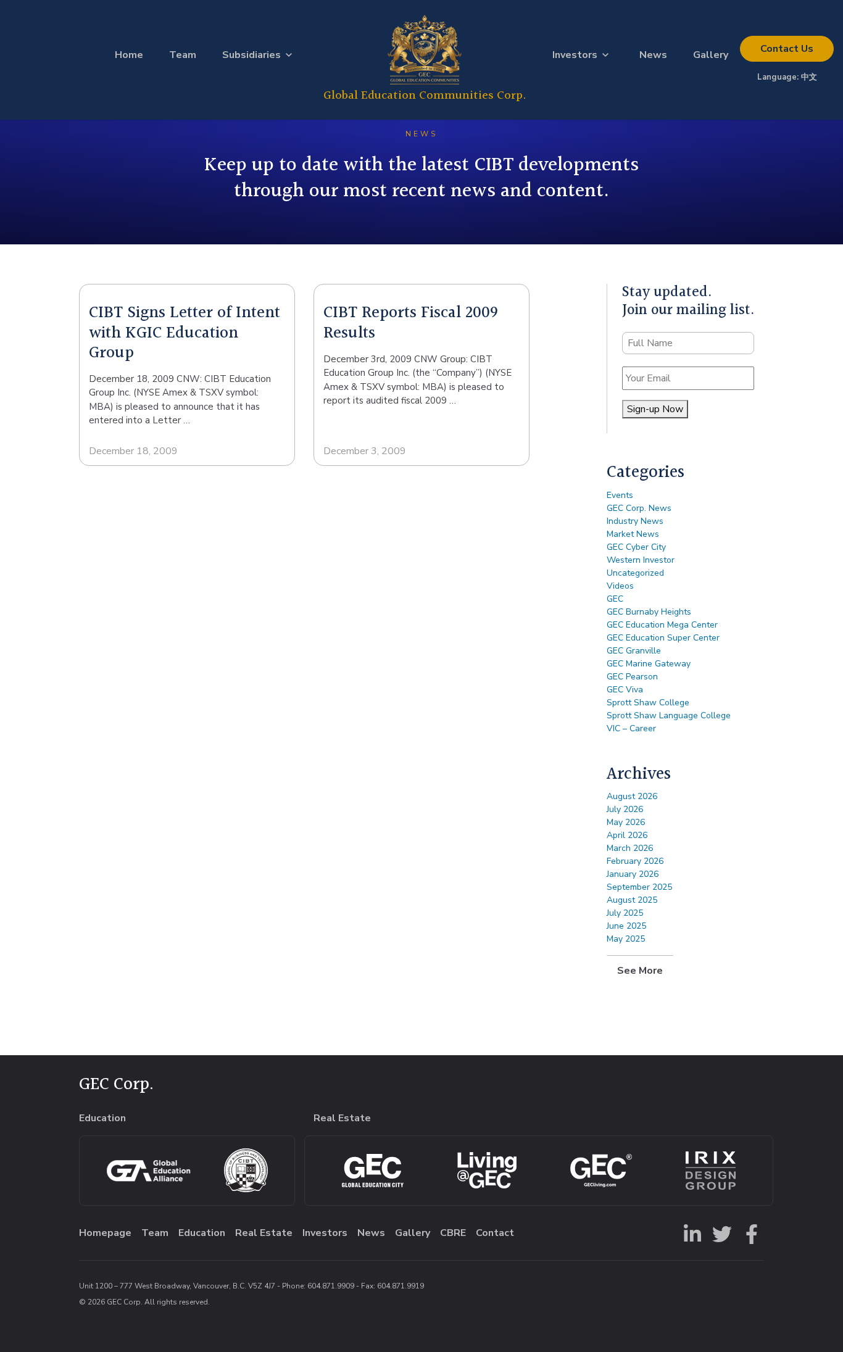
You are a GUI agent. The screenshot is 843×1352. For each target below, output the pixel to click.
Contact (786, 49)
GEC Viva (625, 689)
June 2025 (626, 926)
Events (620, 495)
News (653, 55)
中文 (809, 77)
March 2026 (630, 848)
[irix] (711, 1170)
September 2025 (639, 887)
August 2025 (632, 900)
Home (129, 55)
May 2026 (626, 822)
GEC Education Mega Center (662, 625)
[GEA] (148, 1170)
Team (182, 55)
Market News (633, 534)
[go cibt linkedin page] (690, 1233)
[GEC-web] (601, 1170)
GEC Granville (634, 651)
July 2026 (625, 809)
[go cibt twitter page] (719, 1233)
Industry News (635, 521)
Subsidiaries (251, 55)
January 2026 (632, 874)
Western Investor (641, 560)
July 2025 (625, 913)
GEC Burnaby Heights (649, 612)
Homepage (105, 1233)
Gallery (710, 55)
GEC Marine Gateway (649, 664)
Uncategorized (635, 573)
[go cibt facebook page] (749, 1233)
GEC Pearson (632, 676)
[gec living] (373, 1170)
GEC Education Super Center (663, 638)
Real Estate (264, 1233)
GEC (615, 599)
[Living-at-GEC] (487, 1170)
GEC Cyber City (636, 547)
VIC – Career (631, 728)
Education (201, 1233)
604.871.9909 (330, 1286)
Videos (620, 586)
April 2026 (627, 835)
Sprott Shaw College (648, 702)
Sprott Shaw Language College (669, 715)
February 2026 (635, 861)
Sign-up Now (655, 409)
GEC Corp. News (639, 508)
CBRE (453, 1233)
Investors (574, 55)
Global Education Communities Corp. (424, 95)
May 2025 (626, 939)
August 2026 (632, 796)
